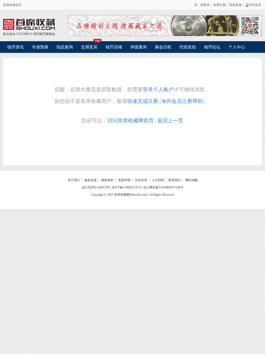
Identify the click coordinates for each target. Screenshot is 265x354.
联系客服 (235, 5)
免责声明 (124, 180)
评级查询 (138, 47)
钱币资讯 (15, 47)
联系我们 (174, 180)
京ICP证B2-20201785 (96, 187)
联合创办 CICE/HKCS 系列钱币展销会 (29, 24)
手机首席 (255, 5)
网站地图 (191, 180)
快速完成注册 (142, 101)
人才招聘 (158, 180)
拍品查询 (64, 47)
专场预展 (40, 47)
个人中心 (237, 47)
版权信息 (90, 180)
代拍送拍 (187, 47)
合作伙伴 (141, 180)
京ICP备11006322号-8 (126, 187)
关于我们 (74, 180)
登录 (206, 5)
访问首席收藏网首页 (130, 120)
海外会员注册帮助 (182, 101)
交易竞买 (89, 47)
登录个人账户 (158, 89)
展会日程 (163, 47)
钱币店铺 (114, 47)
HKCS (28, 34)
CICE (19, 34)
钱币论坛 (212, 47)
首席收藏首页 (12, 5)
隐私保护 (107, 180)
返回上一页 (170, 120)
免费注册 (219, 5)
